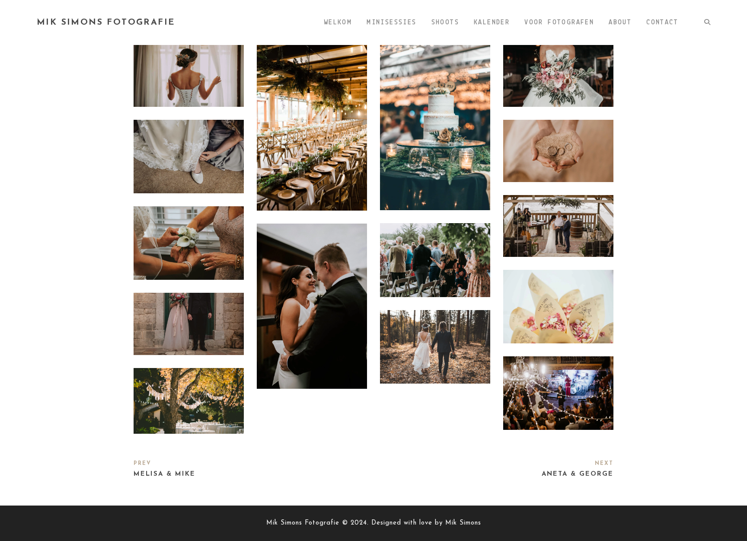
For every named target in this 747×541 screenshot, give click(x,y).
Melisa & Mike (164, 474)
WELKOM (338, 22)
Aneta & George (577, 474)
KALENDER (492, 22)
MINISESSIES (391, 22)
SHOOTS (445, 22)
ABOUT (620, 22)
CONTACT (662, 22)
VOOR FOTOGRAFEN (559, 22)
